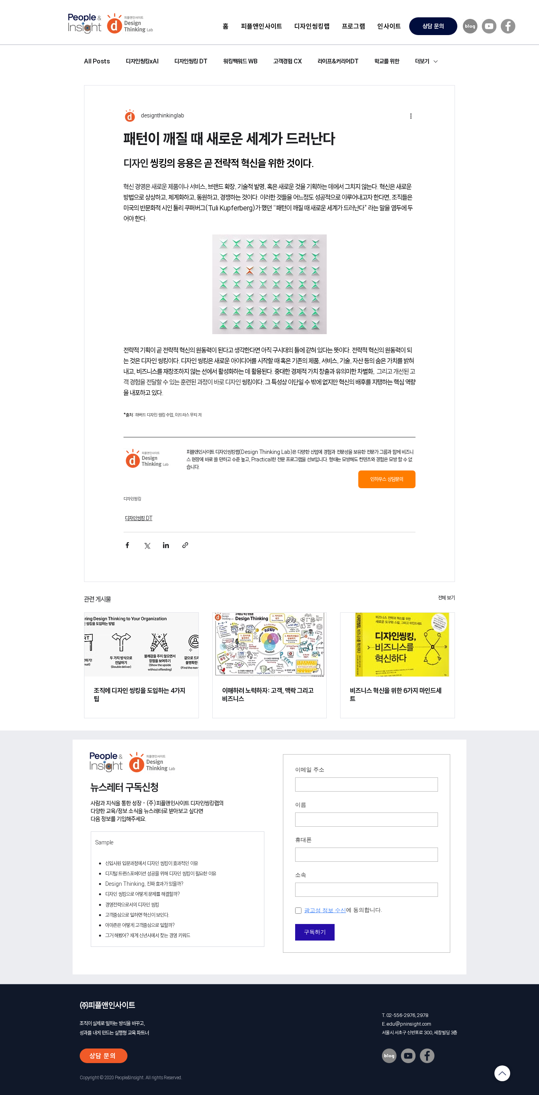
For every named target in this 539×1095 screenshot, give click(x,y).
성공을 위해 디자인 (164, 873)
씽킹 (155, 905)
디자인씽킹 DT (191, 61)
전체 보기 (446, 598)
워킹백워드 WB (240, 61)
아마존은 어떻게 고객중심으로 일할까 (138, 925)
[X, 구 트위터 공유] (146, 545)
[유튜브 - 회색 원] (489, 26)
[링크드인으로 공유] (166, 545)
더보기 (422, 61)
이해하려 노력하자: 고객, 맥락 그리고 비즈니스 (268, 694)
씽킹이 (166, 863)
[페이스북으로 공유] (127, 545)
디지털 (111, 873)
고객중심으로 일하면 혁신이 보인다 (136, 915)
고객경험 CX (287, 61)
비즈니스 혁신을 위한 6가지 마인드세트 (396, 694)
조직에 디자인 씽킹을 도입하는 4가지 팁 (139, 694)
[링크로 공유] (185, 545)
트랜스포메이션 (132, 873)
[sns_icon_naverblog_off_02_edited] (470, 26)
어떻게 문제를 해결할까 (155, 894)
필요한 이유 (205, 873)
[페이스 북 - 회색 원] (508, 26)
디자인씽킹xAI (142, 61)
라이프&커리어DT (338, 61)
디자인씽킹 (132, 499)
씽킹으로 (126, 894)
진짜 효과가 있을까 (164, 884)
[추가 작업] (410, 115)
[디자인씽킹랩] (270, 645)
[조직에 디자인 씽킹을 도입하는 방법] (141, 645)
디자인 (111, 894)
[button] (312, 26)
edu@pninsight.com (409, 1024)
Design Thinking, (126, 884)
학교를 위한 (386, 61)
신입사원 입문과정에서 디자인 (132, 863)
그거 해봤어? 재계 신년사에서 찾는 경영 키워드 (147, 935)
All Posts (97, 61)
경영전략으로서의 (121, 905)
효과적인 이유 (185, 863)
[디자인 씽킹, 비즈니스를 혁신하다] (398, 645)
